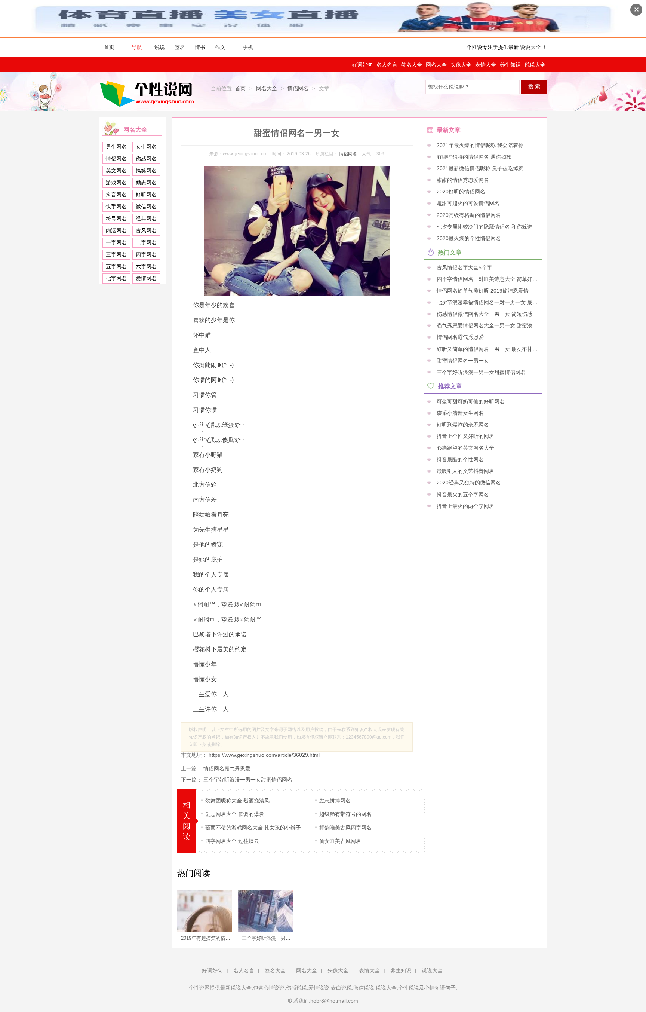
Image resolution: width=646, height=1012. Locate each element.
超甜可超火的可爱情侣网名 (467, 203)
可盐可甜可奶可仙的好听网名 (470, 401)
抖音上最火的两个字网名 (464, 506)
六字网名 (146, 266)
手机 (248, 47)
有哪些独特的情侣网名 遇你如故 (473, 157)
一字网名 (116, 242)
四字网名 (146, 254)
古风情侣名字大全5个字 (463, 267)
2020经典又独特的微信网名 (468, 483)
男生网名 (116, 147)
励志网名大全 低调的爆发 (234, 814)
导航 (137, 47)
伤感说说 (296, 988)
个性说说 (408, 988)
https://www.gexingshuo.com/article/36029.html (263, 755)
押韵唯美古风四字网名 (345, 828)
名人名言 (386, 65)
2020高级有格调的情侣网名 (468, 215)
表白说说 (341, 988)
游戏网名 (116, 183)
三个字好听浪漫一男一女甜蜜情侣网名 (247, 780)
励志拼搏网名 (335, 801)
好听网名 (146, 195)
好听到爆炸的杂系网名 (462, 424)
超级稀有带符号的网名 (345, 814)
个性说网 (149, 93)
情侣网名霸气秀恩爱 (226, 768)
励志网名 (146, 183)
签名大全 (411, 65)
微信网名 (146, 207)
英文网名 (116, 171)
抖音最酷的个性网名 (459, 459)
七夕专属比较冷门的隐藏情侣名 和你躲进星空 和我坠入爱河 (505, 226)
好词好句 (362, 65)
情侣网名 (297, 88)
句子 (450, 988)
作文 (220, 47)
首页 (109, 47)
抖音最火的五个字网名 (462, 494)
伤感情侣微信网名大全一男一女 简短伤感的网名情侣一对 (502, 314)
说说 (159, 47)
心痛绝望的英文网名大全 (464, 448)
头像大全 (460, 65)
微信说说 (363, 988)
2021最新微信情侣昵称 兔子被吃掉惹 (479, 168)
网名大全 (436, 65)
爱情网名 (146, 278)
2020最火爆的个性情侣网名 (468, 238)
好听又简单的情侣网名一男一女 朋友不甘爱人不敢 (494, 349)
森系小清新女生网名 (459, 413)
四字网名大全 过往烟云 (232, 841)
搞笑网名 (146, 171)
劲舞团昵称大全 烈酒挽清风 (237, 801)
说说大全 (530, 47)
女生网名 (146, 147)
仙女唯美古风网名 (340, 841)
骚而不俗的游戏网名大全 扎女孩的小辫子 (253, 828)
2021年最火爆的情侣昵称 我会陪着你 (479, 145)
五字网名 (116, 266)
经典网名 (146, 218)
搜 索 (534, 86)
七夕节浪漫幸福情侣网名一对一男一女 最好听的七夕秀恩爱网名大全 (515, 302)
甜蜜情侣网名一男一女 (462, 360)
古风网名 (146, 230)
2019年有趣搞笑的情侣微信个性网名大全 (209, 938)
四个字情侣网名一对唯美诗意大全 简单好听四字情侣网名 (502, 279)
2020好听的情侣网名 (460, 192)
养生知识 (510, 65)
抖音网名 (116, 195)
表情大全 (485, 65)
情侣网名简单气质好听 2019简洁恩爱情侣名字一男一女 (500, 291)
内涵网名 (116, 230)
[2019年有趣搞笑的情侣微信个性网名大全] (204, 911)
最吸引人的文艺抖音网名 (464, 471)
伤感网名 (146, 159)
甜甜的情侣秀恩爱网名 (462, 180)
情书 (200, 47)
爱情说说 (318, 988)
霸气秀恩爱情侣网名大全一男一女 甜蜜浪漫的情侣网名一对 (504, 325)
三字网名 (116, 254)
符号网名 (116, 218)
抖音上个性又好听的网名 (464, 436)
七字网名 (116, 278)
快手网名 (116, 207)
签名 (180, 47)
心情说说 (274, 988)
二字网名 (146, 242)
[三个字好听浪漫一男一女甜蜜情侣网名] (265, 911)
